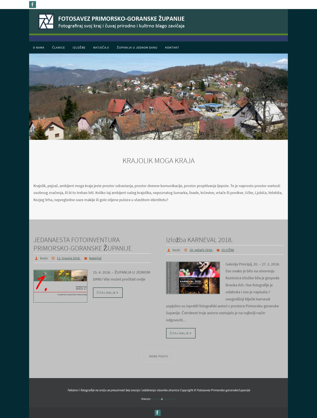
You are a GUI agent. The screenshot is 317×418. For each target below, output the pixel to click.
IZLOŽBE (227, 250)
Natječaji (95, 258)
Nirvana (155, 399)
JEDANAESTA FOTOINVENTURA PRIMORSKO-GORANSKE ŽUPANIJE (82, 243)
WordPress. (169, 399)
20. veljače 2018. (201, 250)
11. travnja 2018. (68, 258)
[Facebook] (32, 4)
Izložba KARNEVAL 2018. (199, 239)
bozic (44, 258)
